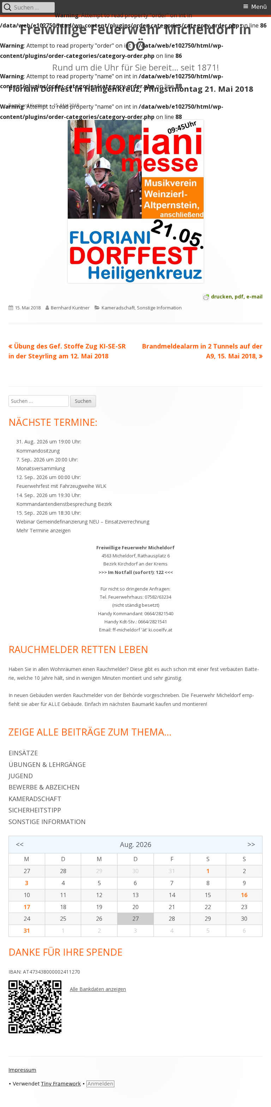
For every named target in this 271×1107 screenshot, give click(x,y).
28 (63, 871)
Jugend (20, 776)
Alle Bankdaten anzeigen (98, 989)
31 (27, 930)
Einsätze (23, 753)
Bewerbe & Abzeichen (44, 787)
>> (251, 844)
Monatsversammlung (40, 468)
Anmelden (100, 1084)
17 (27, 907)
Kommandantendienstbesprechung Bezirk (64, 504)
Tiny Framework (61, 1084)
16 (244, 895)
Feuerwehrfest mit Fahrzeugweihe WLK (61, 486)
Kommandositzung (38, 450)
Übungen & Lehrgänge (47, 764)
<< (20, 844)
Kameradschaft (118, 307)
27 (27, 871)
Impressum (22, 1070)
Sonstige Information (159, 307)
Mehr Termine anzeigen (43, 530)
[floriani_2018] (135, 201)
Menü (259, 7)
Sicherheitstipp (34, 810)
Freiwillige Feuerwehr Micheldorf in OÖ (135, 38)
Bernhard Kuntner (27, 105)
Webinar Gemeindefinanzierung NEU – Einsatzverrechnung (82, 521)
